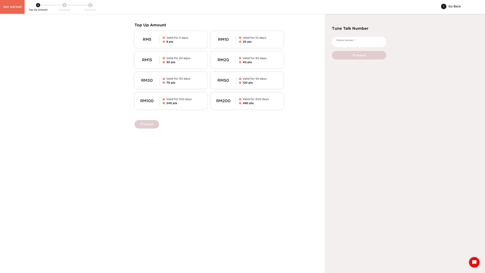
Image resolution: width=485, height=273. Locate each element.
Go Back (454, 6)
